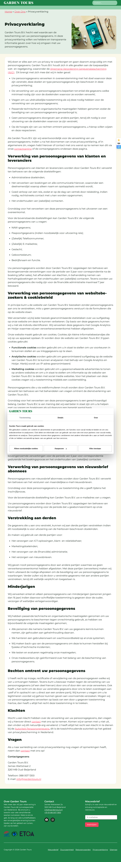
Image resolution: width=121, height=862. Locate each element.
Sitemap (113, 850)
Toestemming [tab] (25, 418)
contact (36, 721)
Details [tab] (60, 418)
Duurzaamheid (67, 850)
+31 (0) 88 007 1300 (52, 812)
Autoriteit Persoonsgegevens (32, 728)
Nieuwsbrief (53, 850)
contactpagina (23, 148)
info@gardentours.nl (28, 779)
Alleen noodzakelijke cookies (26, 449)
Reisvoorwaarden (83, 850)
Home (8, 11)
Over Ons (20, 11)
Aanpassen (59, 449)
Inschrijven (92, 825)
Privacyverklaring (100, 850)
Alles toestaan (95, 449)
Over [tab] (96, 418)
